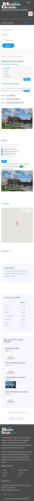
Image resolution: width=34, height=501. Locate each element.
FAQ (19, 476)
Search (8, 45)
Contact (20, 473)
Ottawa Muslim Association (15, 377)
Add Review (7, 77)
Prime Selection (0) (10, 147)
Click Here (26, 90)
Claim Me (27, 79)
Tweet (22, 418)
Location (6, 74)
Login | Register (8, 23)
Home (3, 57)
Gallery (5, 71)
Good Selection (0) (10, 149)
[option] (17, 183)
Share (12, 418)
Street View (26, 210)
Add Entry (26, 23)
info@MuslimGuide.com (12, 490)
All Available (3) (9, 159)
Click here (15, 273)
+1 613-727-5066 (14, 99)
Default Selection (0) (11, 152)
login (21, 166)
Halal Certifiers (22, 470)
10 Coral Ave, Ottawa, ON (10, 64)
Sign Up (5, 473)
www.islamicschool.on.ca (15, 102)
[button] (17, 223)
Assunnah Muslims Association (16, 392)
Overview (6, 68)
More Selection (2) (9, 156)
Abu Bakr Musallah (12, 348)
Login (4, 470)
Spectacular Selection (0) (12, 144)
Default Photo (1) (10, 154)
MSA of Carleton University (15, 363)
